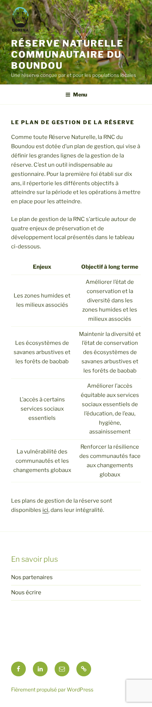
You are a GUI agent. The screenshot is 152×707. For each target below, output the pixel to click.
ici (45, 510)
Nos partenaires (32, 577)
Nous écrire (26, 592)
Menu (80, 94)
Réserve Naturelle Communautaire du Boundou (67, 54)
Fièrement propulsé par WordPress (52, 689)
